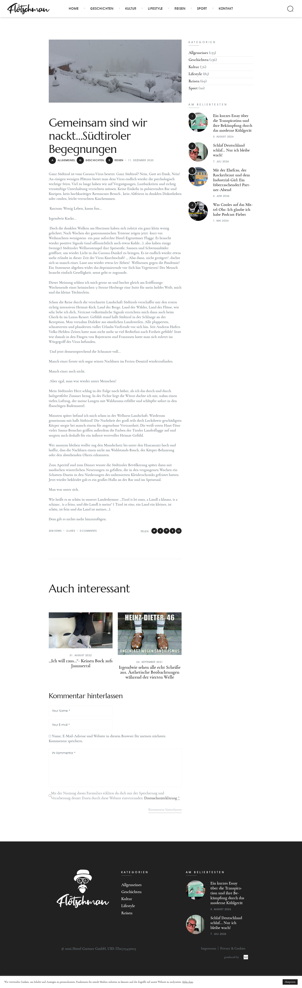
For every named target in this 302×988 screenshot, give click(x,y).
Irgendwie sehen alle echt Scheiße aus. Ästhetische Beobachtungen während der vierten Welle (150, 672)
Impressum (208, 948)
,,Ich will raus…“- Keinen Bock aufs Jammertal (81, 663)
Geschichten (91, 160)
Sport (193, 88)
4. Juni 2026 (221, 196)
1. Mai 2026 (221, 220)
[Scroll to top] (14, 972)
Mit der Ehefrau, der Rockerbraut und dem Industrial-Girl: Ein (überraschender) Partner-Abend (231, 180)
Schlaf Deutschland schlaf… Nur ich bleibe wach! (231, 150)
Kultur (194, 67)
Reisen (116, 160)
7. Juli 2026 (221, 161)
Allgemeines (63, 160)
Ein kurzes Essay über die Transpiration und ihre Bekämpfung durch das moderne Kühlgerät (227, 893)
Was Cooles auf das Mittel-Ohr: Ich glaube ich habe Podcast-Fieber (233, 210)
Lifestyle (195, 74)
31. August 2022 (81, 655)
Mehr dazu (187, 982)
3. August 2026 (223, 136)
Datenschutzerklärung (160, 798)
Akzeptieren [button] (290, 982)
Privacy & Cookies (232, 948)
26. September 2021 (149, 662)
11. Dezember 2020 (141, 160)
